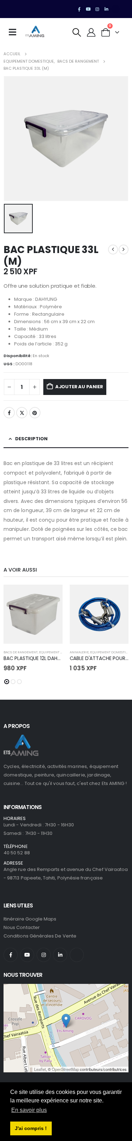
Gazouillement (21, 412)
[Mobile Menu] (15, 32)
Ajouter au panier (79, 386)
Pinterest (34, 412)
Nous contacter (22, 927)
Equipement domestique (60, 652)
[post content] (33, 614)
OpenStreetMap (65, 1069)
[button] (77, 32)
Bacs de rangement (21, 652)
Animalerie (79, 652)
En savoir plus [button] (29, 1110)
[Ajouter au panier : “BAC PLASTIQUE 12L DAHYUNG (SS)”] (51, 596)
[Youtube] (88, 9)
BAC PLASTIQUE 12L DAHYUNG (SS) (43, 658)
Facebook (9, 412)
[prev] (113, 249)
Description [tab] (31, 438)
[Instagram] (97, 9)
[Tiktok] (115, 9)
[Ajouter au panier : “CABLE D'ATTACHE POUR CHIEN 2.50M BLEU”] (117, 596)
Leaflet (40, 1069)
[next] (123, 249)
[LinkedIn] (106, 9)
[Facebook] (79, 9)
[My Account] (91, 32)
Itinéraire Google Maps (30, 919)
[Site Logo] (34, 32)
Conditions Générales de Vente (40, 936)
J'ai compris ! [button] (31, 1128)
